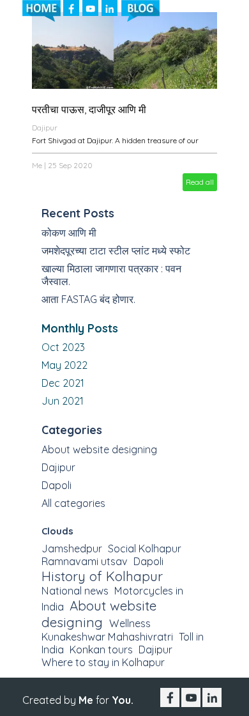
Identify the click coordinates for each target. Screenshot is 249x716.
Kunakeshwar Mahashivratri (107, 636)
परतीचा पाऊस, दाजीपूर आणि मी (89, 109)
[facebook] (71, 8)
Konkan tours (101, 649)
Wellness (130, 623)
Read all (200, 182)
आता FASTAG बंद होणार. (88, 299)
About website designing (99, 449)
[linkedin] (109, 8)
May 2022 (64, 365)
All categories (73, 503)
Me (37, 165)
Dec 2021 (63, 383)
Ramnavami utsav (85, 561)
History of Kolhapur (102, 576)
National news (75, 590)
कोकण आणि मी (69, 232)
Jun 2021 (63, 400)
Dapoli (57, 485)
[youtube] (90, 8)
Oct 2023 (63, 347)
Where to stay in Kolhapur (103, 662)
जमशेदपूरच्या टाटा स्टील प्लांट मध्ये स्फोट (116, 250)
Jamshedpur (72, 548)
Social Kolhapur (144, 548)
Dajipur (44, 127)
